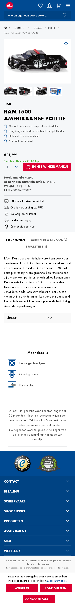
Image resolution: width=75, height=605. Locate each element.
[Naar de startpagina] (12, 5)
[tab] (15, 239)
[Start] (5, 28)
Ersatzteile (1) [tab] (36, 246)
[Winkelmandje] (58, 5)
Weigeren (22, 588)
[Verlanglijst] (40, 5)
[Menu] (66, 5)
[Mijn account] (49, 5)
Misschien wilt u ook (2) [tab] (49, 239)
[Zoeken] (63, 15)
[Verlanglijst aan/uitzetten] (66, 44)
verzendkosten (36, 560)
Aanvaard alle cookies (40, 598)
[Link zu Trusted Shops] (22, 463)
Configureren (55, 588)
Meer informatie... (57, 580)
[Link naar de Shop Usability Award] (49, 463)
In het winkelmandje (49, 167)
